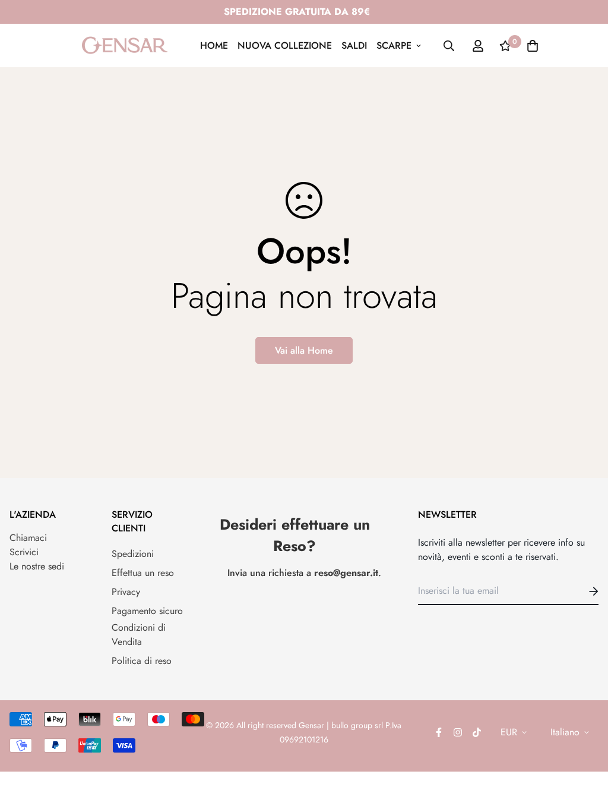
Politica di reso (142, 661)
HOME (214, 45)
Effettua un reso (143, 573)
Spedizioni (133, 554)
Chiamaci (28, 538)
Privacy (126, 592)
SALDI (354, 45)
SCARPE (393, 45)
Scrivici (24, 552)
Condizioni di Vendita (139, 635)
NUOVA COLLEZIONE (285, 45)
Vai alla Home (304, 350)
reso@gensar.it (346, 573)
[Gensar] (124, 45)
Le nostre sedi (37, 566)
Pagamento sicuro (147, 611)
